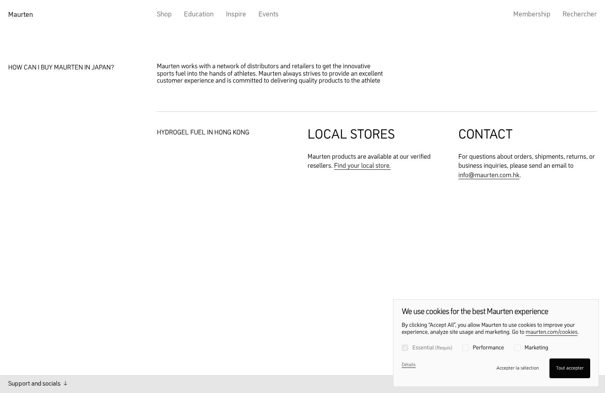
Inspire (236, 14)
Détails (409, 365)
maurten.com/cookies (551, 332)
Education (199, 14)
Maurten (20, 15)
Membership (531, 14)
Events (268, 14)
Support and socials (35, 384)
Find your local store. (362, 166)
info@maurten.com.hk (489, 175)
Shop (164, 14)
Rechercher (580, 14)
